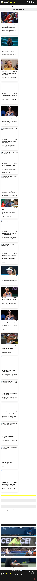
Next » (26, 567)
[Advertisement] (7, 517)
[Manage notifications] (35, 579)
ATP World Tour (12, 6)
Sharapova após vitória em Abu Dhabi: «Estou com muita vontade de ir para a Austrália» (8, 436)
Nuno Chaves (4, 510)
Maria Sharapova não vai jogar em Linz (8, 484)
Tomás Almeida (4, 504)
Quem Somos (33, 572)
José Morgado (4, 507)
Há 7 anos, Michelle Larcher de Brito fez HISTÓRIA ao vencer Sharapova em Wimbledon (8, 167)
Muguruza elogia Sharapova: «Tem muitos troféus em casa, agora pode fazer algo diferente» (9, 300)
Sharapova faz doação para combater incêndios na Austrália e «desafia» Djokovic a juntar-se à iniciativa (9, 393)
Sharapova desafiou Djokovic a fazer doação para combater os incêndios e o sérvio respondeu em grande (9, 370)
